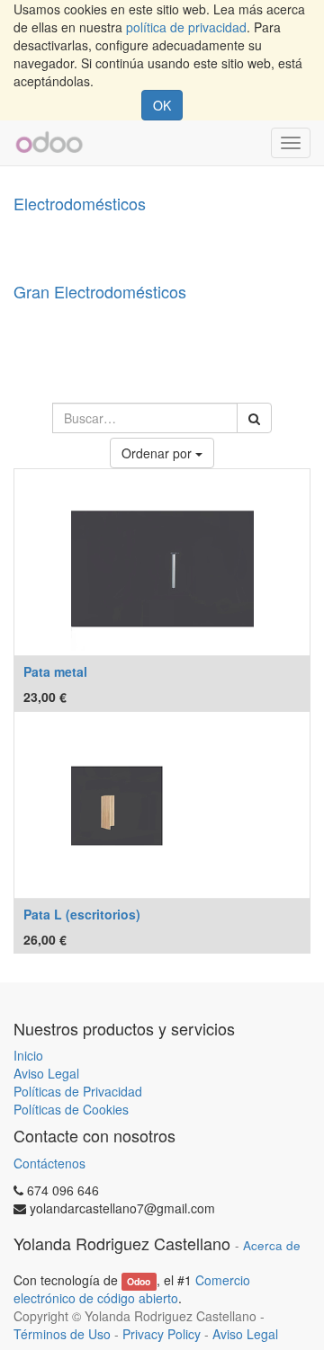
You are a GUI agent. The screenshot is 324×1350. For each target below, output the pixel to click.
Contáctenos (50, 1163)
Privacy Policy (161, 1334)
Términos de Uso (62, 1334)
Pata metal (55, 671)
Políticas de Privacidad (78, 1091)
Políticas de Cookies (71, 1109)
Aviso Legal (46, 1073)
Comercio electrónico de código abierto (132, 1289)
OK (162, 105)
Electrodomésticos (80, 203)
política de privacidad (186, 27)
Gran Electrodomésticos (100, 291)
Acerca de (272, 1245)
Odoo (138, 1281)
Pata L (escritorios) (81, 914)
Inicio (28, 1055)
